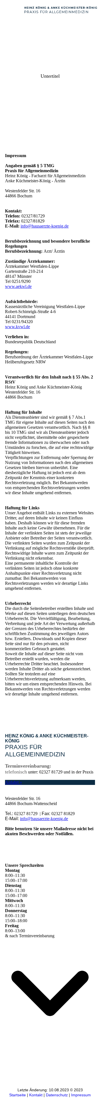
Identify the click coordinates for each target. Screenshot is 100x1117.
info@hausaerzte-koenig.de (45, 226)
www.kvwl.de (17, 326)
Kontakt (35, 1095)
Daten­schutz (57, 1095)
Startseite (17, 1095)
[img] (61, 10)
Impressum (81, 1095)
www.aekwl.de (18, 286)
